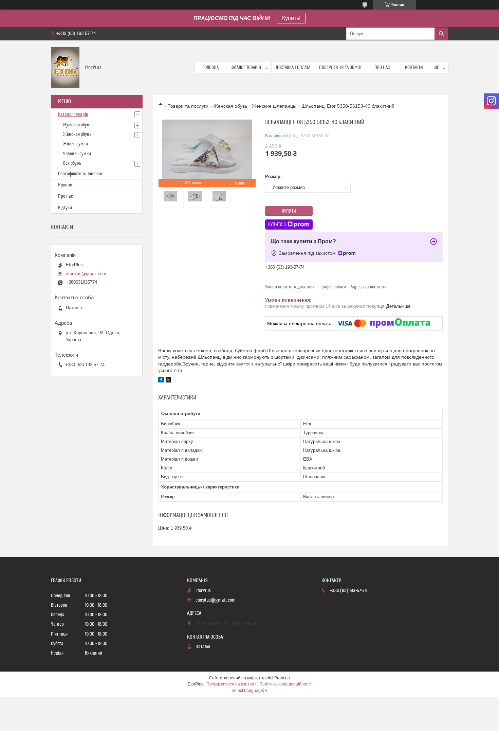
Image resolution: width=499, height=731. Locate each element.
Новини (65, 185)
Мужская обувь (77, 125)
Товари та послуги (188, 106)
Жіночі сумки (75, 144)
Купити (289, 211)
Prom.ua (282, 678)
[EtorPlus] (65, 67)
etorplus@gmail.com (86, 273)
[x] (168, 381)
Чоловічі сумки (77, 154)
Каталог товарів (245, 67)
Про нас (382, 67)
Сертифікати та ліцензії (80, 174)
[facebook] (161, 381)
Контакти (414, 67)
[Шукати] (441, 34)
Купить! (291, 18)
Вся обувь (72, 163)
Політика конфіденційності (285, 684)
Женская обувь (230, 106)
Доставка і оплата (293, 67)
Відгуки (65, 208)
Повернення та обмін (340, 67)
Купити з (277, 224)
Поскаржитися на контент (231, 684)
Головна (210, 67)
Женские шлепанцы (274, 106)
